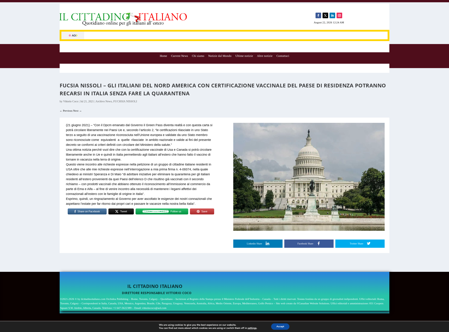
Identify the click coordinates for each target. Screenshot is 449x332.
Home (163, 56)
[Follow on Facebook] (318, 15)
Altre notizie (265, 56)
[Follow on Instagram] (339, 15)
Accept (280, 326)
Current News (179, 56)
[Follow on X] (325, 15)
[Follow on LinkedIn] (332, 15)
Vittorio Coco (70, 101)
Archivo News (104, 101)
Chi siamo (198, 56)
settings (252, 328)
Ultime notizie (244, 56)
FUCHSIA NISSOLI (125, 101)
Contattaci (282, 56)
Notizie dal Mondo (220, 56)
